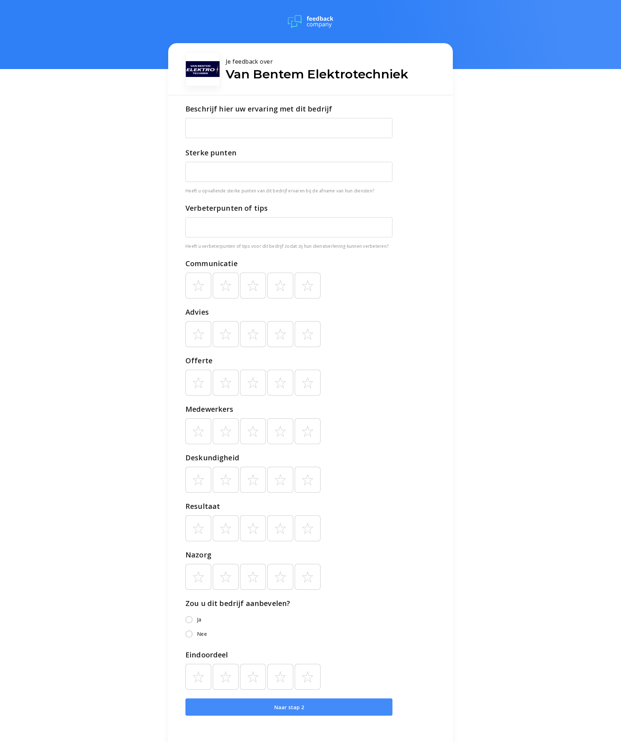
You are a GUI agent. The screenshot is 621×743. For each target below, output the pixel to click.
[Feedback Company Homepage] (311, 21)
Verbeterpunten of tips (226, 208)
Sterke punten (210, 153)
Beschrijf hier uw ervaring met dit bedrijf (258, 109)
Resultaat (202, 506)
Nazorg (198, 555)
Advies (197, 312)
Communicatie (211, 263)
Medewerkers (209, 409)
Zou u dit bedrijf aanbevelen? (237, 603)
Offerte (198, 360)
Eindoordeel (206, 655)
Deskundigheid (212, 457)
